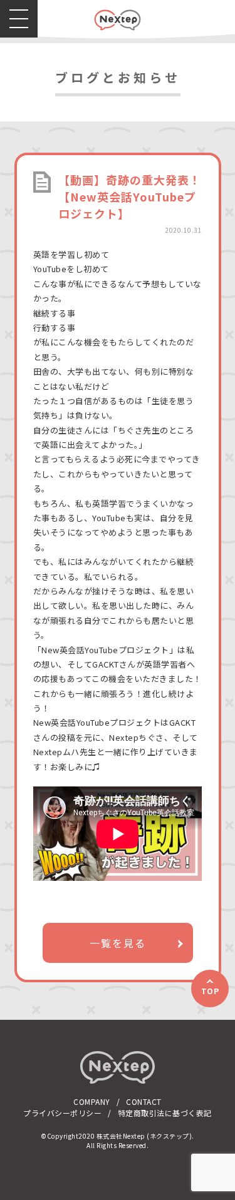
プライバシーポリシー (62, 1112)
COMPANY (91, 1101)
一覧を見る (118, 942)
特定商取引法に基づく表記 (165, 1112)
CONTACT (144, 1101)
